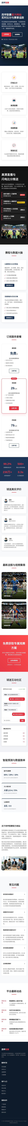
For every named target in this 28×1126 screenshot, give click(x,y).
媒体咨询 (4, 1112)
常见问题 (4, 1088)
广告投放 (4, 1104)
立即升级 (14, 445)
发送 (22, 720)
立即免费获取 (14, 660)
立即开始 (14, 371)
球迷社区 (4, 1085)
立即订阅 (14, 408)
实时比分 (4, 1069)
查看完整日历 (9, 285)
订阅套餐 (4, 1074)
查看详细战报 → (8, 596)
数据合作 (4, 1109)
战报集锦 (4, 1072)
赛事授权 (4, 1107)
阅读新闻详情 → (8, 625)
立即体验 (6, 34)
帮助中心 (4, 1090)
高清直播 (4, 1066)
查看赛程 (17, 34)
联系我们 (4, 1093)
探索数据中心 (9, 317)
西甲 (5, 3)
